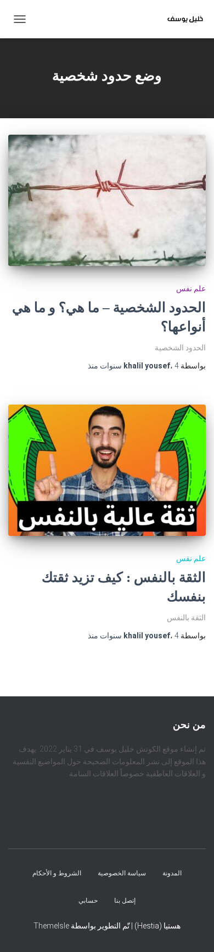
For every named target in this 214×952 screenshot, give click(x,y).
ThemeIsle (51, 925)
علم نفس (191, 288)
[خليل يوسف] (181, 19)
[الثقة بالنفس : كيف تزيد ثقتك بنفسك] (107, 470)
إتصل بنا (125, 900)
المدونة (172, 874)
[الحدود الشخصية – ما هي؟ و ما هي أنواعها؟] (107, 200)
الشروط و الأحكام (56, 874)
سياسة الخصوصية (122, 874)
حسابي (88, 900)
